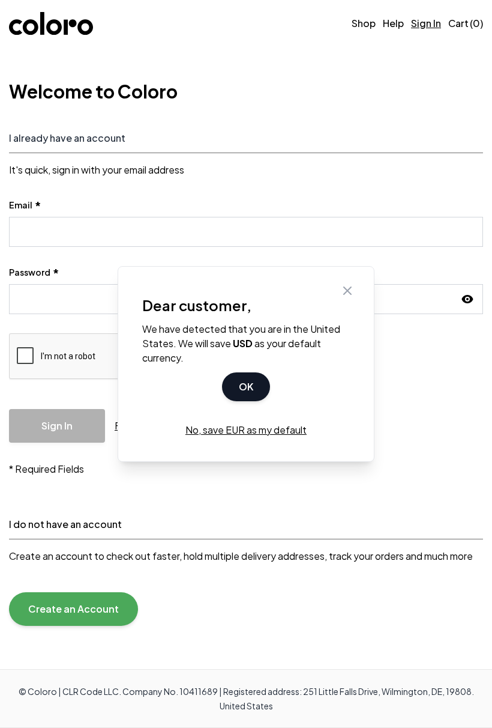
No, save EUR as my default (246, 429)
